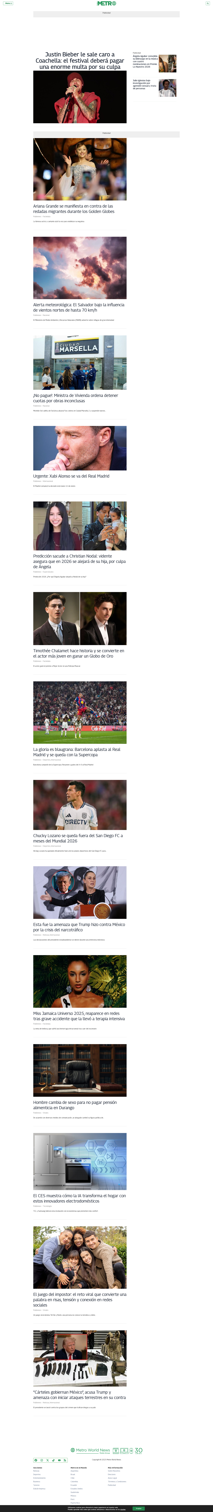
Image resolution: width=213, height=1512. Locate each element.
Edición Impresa (39, 1489)
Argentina (74, 1471)
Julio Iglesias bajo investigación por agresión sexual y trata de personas (144, 84)
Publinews (37, 216)
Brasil (73, 1474)
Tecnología (47, 1206)
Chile (72, 1478)
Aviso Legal (112, 1478)
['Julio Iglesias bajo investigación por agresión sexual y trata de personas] (167, 97)
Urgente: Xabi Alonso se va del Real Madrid (71, 476)
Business (36, 1482)
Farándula (46, 216)
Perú (72, 1499)
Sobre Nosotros (114, 1471)
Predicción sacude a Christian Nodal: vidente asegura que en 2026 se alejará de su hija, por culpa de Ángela (79, 561)
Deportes (46, 760)
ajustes (122, 1510)
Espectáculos (48, 572)
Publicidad (112, 1485)
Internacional (48, 481)
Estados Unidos (77, 1489)
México (73, 1496)
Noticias (46, 935)
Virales (45, 1113)
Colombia (74, 1482)
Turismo (36, 1485)
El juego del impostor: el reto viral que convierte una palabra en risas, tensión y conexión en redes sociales (79, 1300)
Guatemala (75, 1492)
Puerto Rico (75, 1503)
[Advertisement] (106, 34)
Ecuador (74, 1485)
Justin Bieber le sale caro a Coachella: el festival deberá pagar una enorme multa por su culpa (80, 60)
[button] (8, 3)
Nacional (46, 315)
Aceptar (138, 1508)
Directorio (111, 1474)
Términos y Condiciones (117, 1482)
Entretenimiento (39, 1478)
